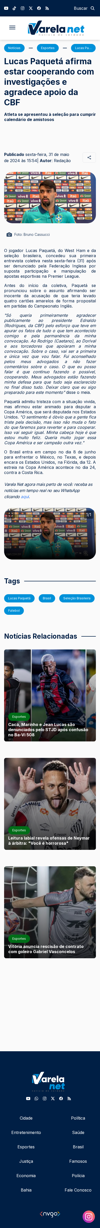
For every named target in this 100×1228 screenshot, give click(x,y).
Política (78, 1118)
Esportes (26, 1146)
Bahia (26, 1190)
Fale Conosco (78, 1190)
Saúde (78, 1132)
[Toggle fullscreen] (11, 514)
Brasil (78, 1146)
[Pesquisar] (92, 8)
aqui (24, 496)
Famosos (78, 1161)
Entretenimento (26, 1132)
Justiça (26, 1161)
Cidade (26, 1118)
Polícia (78, 1175)
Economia (26, 1175)
